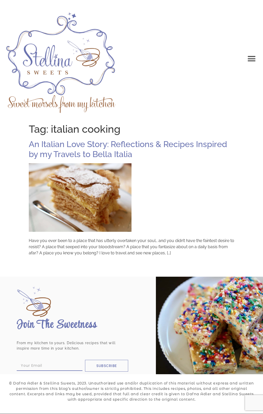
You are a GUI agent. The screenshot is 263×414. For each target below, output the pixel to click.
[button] (251, 58)
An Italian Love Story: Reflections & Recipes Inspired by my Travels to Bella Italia (128, 149)
